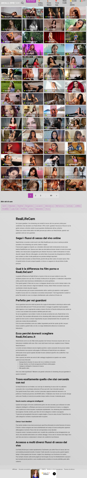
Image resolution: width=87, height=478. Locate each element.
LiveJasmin (39, 206)
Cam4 (4, 206)
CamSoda (69, 206)
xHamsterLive (49, 206)
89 (51, 196)
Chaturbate (11, 206)
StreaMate (5, 209)
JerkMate (78, 206)
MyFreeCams (60, 206)
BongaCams (29, 206)
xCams (31, 209)
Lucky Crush (15, 209)
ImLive (47, 209)
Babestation (39, 209)
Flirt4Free (24, 209)
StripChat (20, 206)
